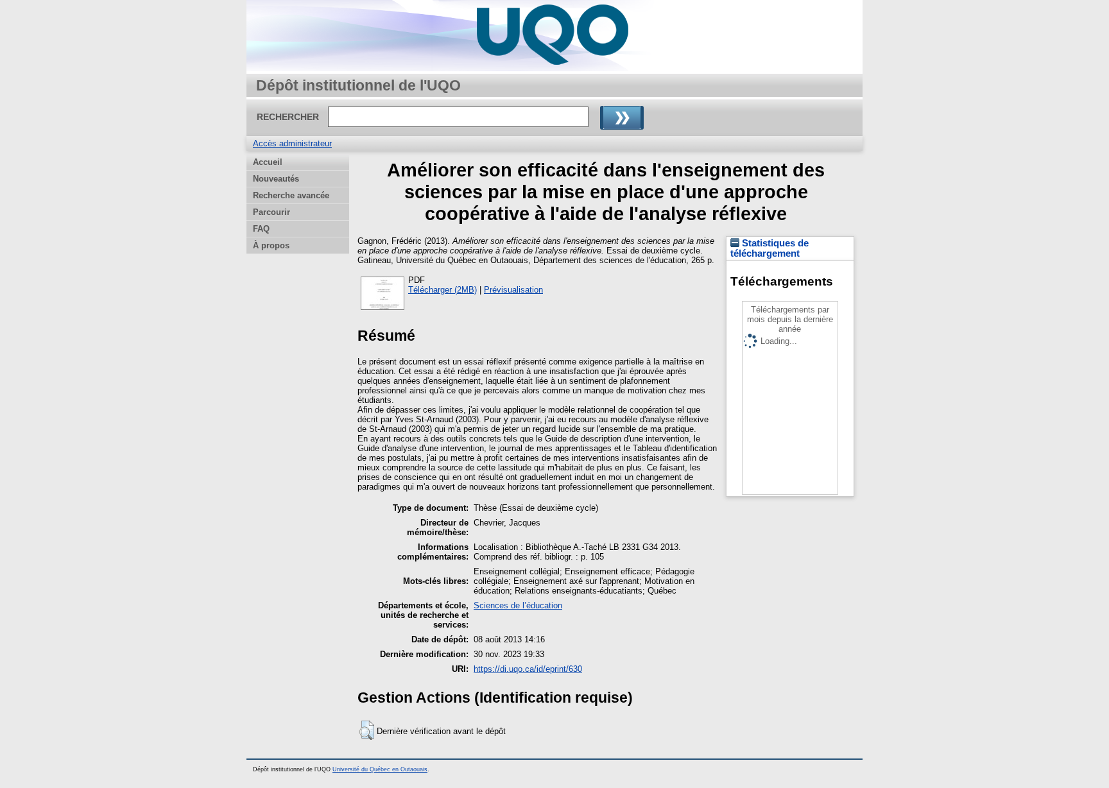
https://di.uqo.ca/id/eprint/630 (528, 669)
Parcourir (271, 212)
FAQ (261, 229)
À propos (271, 245)
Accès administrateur (292, 143)
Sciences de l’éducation (518, 605)
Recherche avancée (291, 195)
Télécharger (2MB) (442, 290)
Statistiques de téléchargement (769, 248)
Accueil (267, 162)
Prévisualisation (513, 290)
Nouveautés (276, 179)
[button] (366, 730)
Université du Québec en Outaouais (379, 769)
